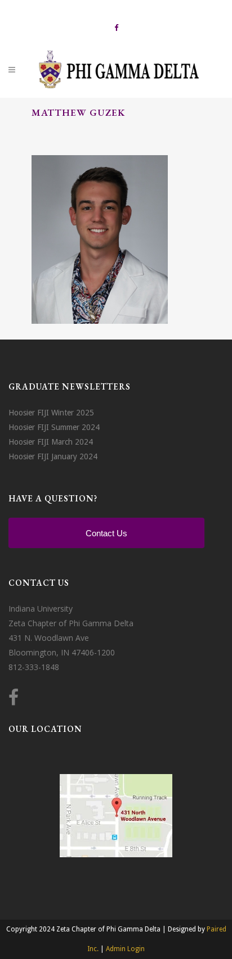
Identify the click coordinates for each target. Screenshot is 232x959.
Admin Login (125, 949)
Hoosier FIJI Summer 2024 (54, 427)
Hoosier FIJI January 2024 (52, 456)
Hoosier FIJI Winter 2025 (51, 412)
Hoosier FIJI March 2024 (50, 441)
